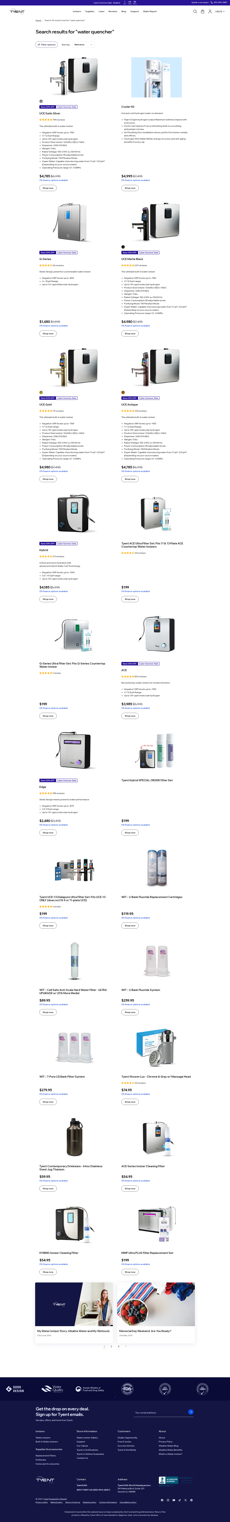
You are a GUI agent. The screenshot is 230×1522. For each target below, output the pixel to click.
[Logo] (18, 11)
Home (38, 20)
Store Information (87, 1431)
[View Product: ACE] (156, 666)
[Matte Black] (123, 247)
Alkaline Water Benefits (170, 1450)
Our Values (82, 1445)
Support (81, 1441)
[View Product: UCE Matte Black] (156, 269)
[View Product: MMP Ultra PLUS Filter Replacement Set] (156, 1238)
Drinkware (41, 1459)
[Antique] (123, 392)
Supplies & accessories (49, 1449)
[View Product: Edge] (74, 782)
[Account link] (210, 11)
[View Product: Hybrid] (74, 547)
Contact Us (82, 1458)
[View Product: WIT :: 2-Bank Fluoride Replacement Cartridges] (156, 887)
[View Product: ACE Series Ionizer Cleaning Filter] (156, 1153)
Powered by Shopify (58, 1499)
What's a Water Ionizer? (170, 1454)
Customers (124, 1431)
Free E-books (124, 1441)
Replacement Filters (46, 1455)
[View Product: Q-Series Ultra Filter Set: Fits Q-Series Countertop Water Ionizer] (74, 666)
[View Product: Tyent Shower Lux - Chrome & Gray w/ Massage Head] (156, 1065)
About (162, 1431)
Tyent (46, 1499)
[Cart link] (202, 11)
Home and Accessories (47, 1463)
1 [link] (104, 1346)
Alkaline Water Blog (168, 1445)
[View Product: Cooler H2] (156, 123)
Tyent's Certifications (87, 1450)
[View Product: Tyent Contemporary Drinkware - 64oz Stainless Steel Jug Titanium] (74, 1153)
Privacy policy (42, 1502)
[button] (112, 1397)
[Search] (195, 11)
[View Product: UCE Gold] (74, 414)
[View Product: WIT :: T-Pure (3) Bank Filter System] (74, 1065)
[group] (52, 1389)
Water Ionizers (43, 1437)
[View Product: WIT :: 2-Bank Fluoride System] (156, 977)
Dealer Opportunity (127, 1437)
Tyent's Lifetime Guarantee (90, 1454)
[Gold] (41, 392)
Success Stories (126, 1445)
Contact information (108, 1502)
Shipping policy (89, 1502)
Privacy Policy (165, 1441)
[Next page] (126, 1346)
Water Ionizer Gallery (87, 1437)
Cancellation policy (128, 1502)
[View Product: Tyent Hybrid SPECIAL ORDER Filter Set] (156, 782)
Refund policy (57, 1502)
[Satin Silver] (41, 101)
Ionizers (40, 1431)
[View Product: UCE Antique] (156, 414)
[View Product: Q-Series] (74, 269)
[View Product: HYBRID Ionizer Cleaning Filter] (74, 1238)
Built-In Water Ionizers (47, 1441)
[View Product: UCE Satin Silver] (74, 123)
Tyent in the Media (127, 1450)
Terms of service (72, 1502)
